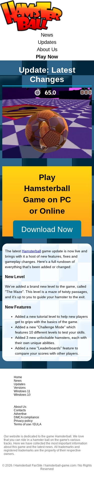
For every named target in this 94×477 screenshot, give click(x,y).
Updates (47, 42)
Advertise (20, 414)
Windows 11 (22, 391)
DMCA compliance (26, 417)
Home (18, 377)
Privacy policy (23, 421)
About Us (47, 49)
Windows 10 (22, 394)
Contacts (20, 410)
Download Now (47, 229)
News (47, 35)
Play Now (47, 56)
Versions (20, 387)
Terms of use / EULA (27, 424)
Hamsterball (31, 251)
